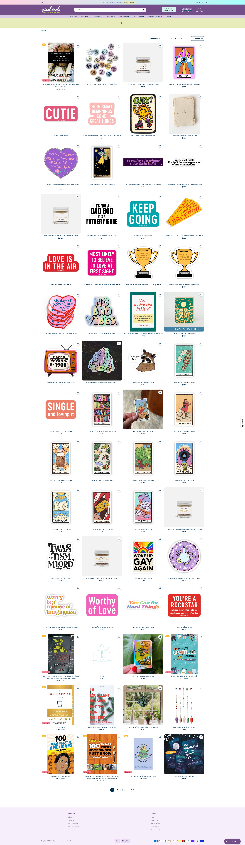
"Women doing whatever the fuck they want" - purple (184, 578)
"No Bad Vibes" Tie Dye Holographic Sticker (102, 333)
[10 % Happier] (61, 705)
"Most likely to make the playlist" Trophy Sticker (184, 285)
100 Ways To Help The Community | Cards (143, 776)
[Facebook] (194, 2)
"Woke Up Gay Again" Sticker (143, 578)
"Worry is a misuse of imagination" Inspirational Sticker (61, 627)
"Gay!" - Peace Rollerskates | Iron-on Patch (143, 136)
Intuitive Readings (86, 16)
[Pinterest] (200, 2)
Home (43, 30)
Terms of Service (156, 830)
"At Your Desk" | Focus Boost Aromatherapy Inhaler (143, 84)
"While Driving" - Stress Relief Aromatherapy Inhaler (102, 578)
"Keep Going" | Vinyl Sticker (143, 236)
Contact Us (71, 830)
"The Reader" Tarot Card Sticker (61, 529)
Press (152, 817)
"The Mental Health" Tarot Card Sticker (102, 480)
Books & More (110, 16)
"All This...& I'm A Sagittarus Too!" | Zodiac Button (102, 84)
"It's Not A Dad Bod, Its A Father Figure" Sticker (102, 236)
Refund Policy (155, 823)
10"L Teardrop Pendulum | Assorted (184, 727)
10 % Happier (60, 727)
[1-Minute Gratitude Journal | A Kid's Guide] (184, 654)
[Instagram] (197, 2)
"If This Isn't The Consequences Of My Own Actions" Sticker (184, 185)
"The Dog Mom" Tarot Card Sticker (184, 431)
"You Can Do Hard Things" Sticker (143, 627)
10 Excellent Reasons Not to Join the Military (102, 727)
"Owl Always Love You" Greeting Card (184, 333)
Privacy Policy (155, 820)
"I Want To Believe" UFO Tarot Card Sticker (101, 185)
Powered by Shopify (65, 841)
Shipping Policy (156, 827)
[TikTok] (202, 2)
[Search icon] (144, 10)
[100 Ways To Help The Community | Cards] (143, 754)
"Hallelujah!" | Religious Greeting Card (184, 136)
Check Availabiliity (111, 2)
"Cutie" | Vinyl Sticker (61, 136)
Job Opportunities (73, 823)
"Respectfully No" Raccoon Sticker (143, 382)
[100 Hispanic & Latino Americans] (61, 754)
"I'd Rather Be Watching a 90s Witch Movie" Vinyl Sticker (143, 185)
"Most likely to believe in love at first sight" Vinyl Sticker (102, 285)
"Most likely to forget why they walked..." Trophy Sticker (143, 285)
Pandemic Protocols (74, 827)
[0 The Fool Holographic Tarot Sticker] (143, 654)
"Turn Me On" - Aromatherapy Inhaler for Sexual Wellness (184, 529)
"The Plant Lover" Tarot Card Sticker (143, 480)
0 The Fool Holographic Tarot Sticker (143, 676)
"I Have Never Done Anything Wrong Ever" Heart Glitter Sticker (61, 186)
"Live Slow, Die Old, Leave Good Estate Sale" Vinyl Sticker (184, 236)
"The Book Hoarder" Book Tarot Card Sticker (102, 431)
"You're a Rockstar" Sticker (184, 627)
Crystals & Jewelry (138, 16)
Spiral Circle (55, 841)
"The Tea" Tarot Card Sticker (143, 529)
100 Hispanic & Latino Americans (60, 776)
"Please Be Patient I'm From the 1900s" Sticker (60, 382)
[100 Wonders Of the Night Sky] (184, 754)
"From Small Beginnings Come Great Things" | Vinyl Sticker (102, 136)
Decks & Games (123, 16)
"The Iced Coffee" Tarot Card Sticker (60, 480)
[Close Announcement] (206, 2)
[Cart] (202, 10)
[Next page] (139, 790)
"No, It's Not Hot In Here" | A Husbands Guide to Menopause (143, 333)
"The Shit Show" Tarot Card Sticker (102, 529)
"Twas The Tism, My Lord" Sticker (60, 578)
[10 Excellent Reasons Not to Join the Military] (102, 705)
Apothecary (97, 16)
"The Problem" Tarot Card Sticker (184, 480)
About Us (71, 817)
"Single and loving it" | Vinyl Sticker (60, 431)
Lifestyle (168, 16)
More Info (73, 16)
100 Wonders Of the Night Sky (184, 776)
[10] (143, 705)
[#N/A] (102, 654)
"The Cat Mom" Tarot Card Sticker (143, 431)
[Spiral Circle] (50, 9)
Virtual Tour (71, 820)
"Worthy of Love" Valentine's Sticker (102, 627)
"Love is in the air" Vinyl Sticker (61, 285)
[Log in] (197, 10)
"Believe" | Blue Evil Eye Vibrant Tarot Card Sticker (184, 84)
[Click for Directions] (169, 9)
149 (133, 790)
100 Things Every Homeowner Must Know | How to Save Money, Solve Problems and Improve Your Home (101, 777)
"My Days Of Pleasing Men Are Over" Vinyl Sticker (61, 333)
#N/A (102, 676)
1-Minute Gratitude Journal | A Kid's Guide (184, 676)
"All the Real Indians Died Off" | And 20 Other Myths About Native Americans (61, 85)
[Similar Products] (78, 45)
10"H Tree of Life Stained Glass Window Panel (143, 727)
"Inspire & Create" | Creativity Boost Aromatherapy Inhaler (60, 236)
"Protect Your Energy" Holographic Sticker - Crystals (102, 382)
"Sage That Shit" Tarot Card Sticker (184, 382)
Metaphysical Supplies (154, 16)
